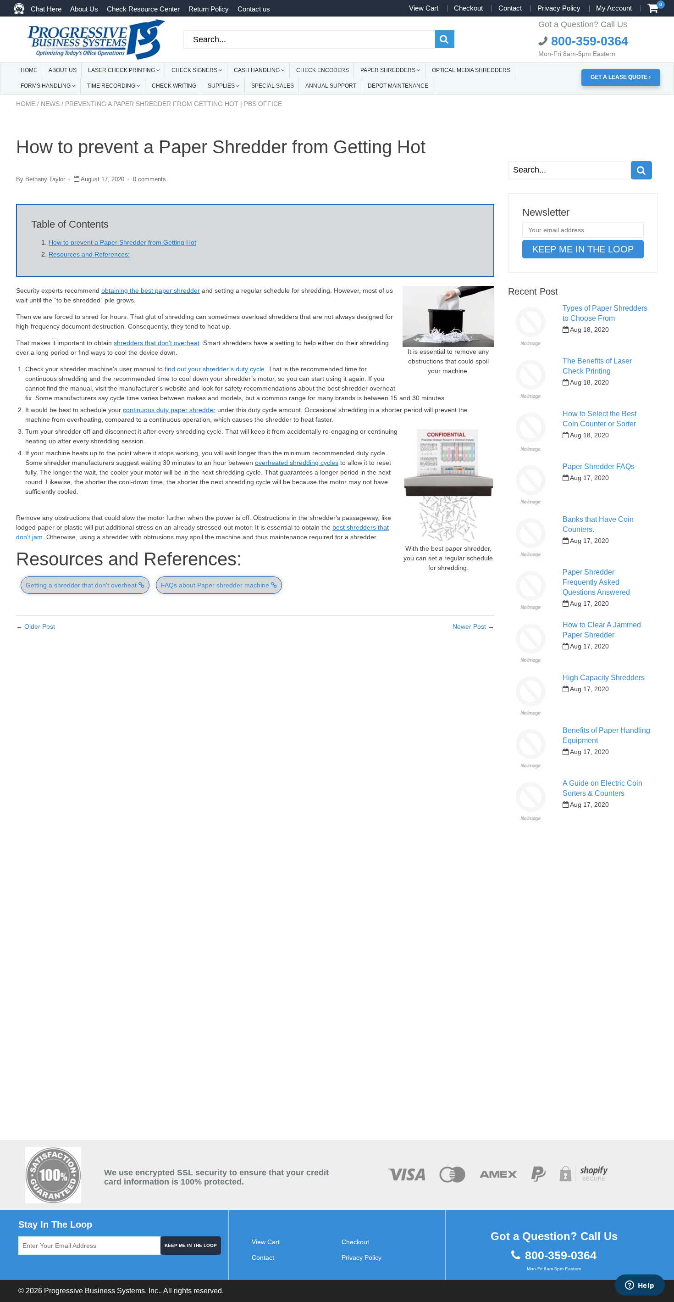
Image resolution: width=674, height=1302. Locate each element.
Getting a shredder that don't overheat (82, 585)
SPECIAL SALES (272, 86)
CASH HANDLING (257, 70)
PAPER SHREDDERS (388, 70)
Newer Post (469, 626)
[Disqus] (255, 759)
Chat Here (46, 9)
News (50, 103)
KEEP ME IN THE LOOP (191, 1245)
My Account (614, 8)
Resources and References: (89, 254)
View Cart (423, 8)
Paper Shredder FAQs (599, 466)
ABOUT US (63, 70)
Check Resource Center (143, 9)
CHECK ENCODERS (322, 70)
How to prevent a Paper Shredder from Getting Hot (122, 242)
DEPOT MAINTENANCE (398, 86)
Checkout (468, 8)
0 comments (149, 179)
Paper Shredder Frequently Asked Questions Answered (596, 582)
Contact (510, 8)
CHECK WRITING (174, 86)
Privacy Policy (558, 8)
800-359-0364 (587, 41)
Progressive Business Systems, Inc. (102, 1291)
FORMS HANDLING (46, 86)
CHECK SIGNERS (195, 70)
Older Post (39, 626)
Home (25, 103)
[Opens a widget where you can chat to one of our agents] (639, 1285)
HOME (29, 70)
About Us (84, 9)
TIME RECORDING (112, 86)
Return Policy (208, 9)
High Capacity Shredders (604, 678)
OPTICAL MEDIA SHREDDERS (471, 70)
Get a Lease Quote (620, 77)
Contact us (254, 9)
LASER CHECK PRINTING (122, 70)
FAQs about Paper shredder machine (216, 585)
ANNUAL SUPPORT (330, 86)
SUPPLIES (222, 86)
